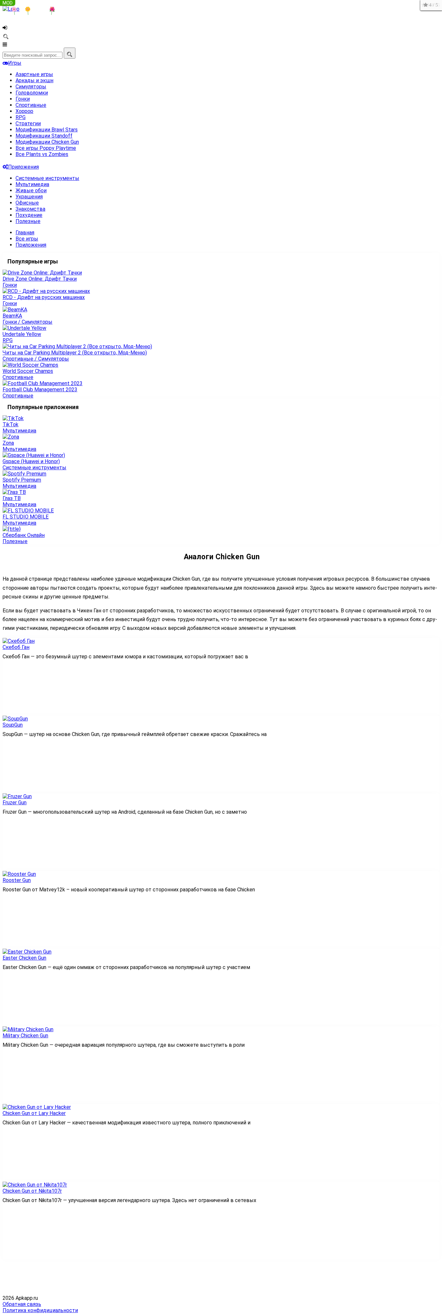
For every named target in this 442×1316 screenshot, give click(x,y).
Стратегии (28, 123)
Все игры (27, 239)
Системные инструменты (47, 178)
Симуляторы (31, 87)
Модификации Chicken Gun (47, 142)
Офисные (27, 203)
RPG (21, 117)
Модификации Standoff (44, 136)
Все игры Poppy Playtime (46, 148)
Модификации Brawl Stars (47, 130)
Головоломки (32, 93)
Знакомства (30, 209)
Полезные (28, 221)
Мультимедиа (32, 184)
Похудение (29, 215)
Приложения (23, 167)
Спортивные (31, 105)
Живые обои (31, 190)
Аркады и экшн (34, 80)
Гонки (23, 99)
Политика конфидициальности (40, 1310)
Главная (25, 232)
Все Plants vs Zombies (42, 154)
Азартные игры (34, 74)
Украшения (29, 197)
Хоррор (24, 111)
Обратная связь (22, 1304)
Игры (14, 63)
